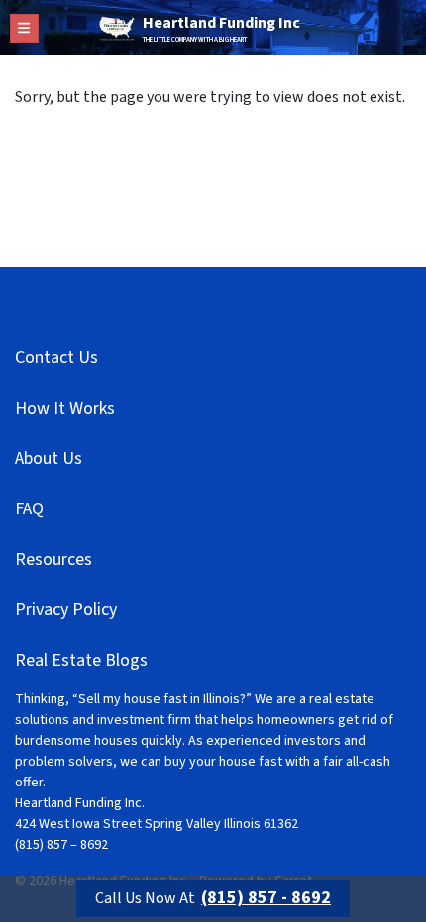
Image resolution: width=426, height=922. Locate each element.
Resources (53, 559)
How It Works (65, 408)
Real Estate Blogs (81, 660)
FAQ (29, 509)
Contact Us (56, 357)
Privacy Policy (66, 610)
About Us (48, 458)
